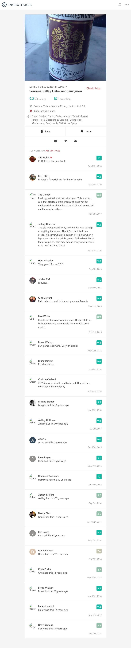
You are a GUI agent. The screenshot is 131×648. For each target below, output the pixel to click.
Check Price (93, 88)
